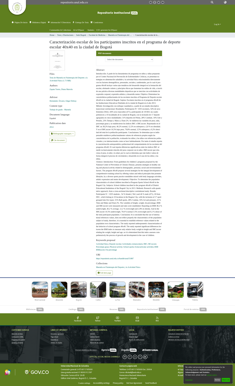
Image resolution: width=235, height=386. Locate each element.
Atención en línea (17, 334)
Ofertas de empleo (56, 343)
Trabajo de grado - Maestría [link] (60, 110)
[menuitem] (79, 30)
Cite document (59, 140)
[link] (118, 267)
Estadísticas (54, 340)
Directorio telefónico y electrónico (85, 350)
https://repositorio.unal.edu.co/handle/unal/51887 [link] (115, 258)
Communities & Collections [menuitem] (60, 30)
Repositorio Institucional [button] (114, 13)
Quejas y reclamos (17, 343)
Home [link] (52, 35)
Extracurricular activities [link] (144, 247)
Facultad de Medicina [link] (97, 35)
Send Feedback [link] (151, 383)
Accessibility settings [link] (101, 383)
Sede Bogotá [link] (81, 35)
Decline (217, 380)
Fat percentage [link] (111, 250)
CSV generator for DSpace (106, 30)
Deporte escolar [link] (115, 244)
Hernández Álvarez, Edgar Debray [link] (63, 101)
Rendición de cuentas (97, 343)
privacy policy (212, 375)
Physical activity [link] (116, 247)
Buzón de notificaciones (136, 340)
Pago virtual (54, 337)
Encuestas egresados (57, 334)
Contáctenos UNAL (17, 337)
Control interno (94, 337)
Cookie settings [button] (84, 383)
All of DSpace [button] (78, 30)
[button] (212, 2)
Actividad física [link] (102, 244)
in (125, 357)
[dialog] (208, 374)
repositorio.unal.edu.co (74, 2)
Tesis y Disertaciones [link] (65, 35)
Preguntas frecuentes (18, 340)
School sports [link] (128, 247)
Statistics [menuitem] (91, 30)
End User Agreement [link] (134, 383)
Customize (189, 380)
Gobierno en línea (173, 337)
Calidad (92, 334)
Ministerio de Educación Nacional (178, 340)
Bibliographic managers (62, 134)
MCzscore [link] (152, 244)
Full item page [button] (105, 273)
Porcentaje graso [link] (102, 247)
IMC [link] (145, 244)
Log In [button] (217, 24)
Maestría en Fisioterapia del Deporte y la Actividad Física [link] (120, 35)
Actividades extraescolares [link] (132, 244)
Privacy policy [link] (118, 383)
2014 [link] (51, 127)
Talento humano (95, 340)
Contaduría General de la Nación (178, 334)
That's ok (225, 380)
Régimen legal (133, 337)
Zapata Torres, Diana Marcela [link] (61, 89)
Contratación (133, 334)
